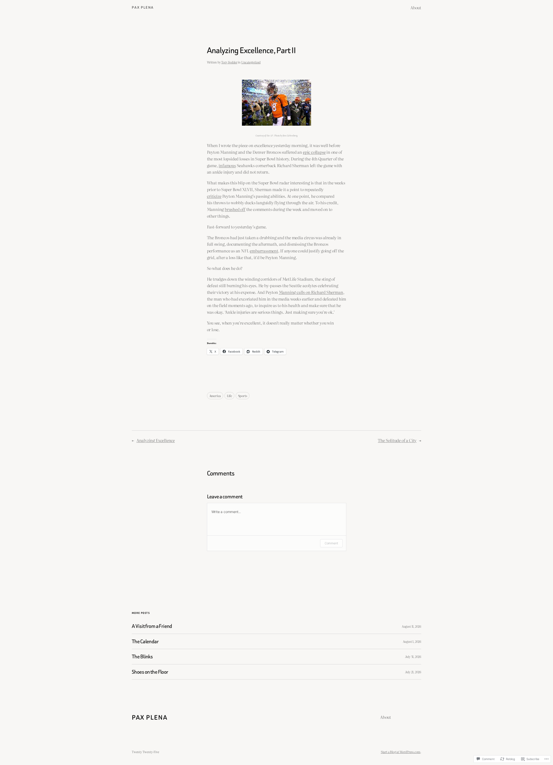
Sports (242, 395)
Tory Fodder (229, 62)
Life (229, 395)
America (215, 395)
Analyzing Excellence (156, 440)
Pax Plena (143, 7)
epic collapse (314, 152)
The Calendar (145, 641)
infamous (227, 165)
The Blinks (142, 656)
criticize (214, 196)
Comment (331, 543)
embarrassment (264, 250)
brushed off (235, 209)
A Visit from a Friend (152, 626)
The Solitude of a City (397, 440)
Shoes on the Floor (150, 672)
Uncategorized (251, 62)
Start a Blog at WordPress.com (400, 751)
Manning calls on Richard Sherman (311, 292)
